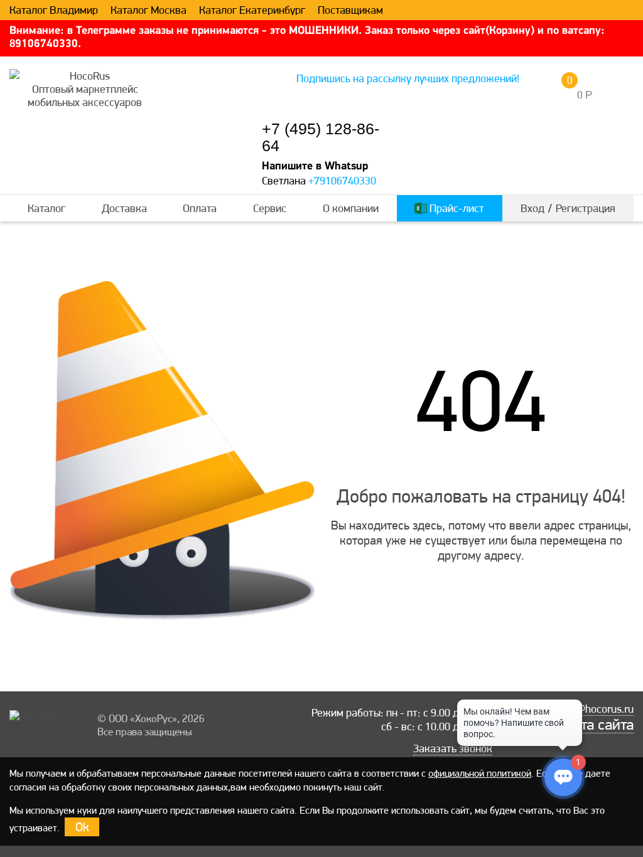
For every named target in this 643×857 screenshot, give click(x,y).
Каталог (46, 208)
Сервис (269, 208)
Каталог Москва (148, 10)
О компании (351, 208)
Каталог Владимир (53, 10)
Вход (532, 208)
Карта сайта (595, 724)
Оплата (200, 208)
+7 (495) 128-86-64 (320, 137)
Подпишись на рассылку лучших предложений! (407, 78)
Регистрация (585, 208)
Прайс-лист (455, 208)
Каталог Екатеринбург (252, 10)
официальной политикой (479, 773)
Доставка (124, 208)
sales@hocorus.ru (592, 709)
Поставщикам (350, 10)
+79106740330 (342, 180)
